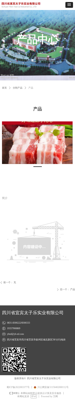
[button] (69, 5)
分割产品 (17, 87)
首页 (4, 87)
